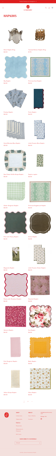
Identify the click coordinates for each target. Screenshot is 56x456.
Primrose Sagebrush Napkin (37, 205)
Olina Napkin (32, 392)
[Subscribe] (39, 443)
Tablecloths (19, 419)
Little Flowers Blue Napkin (36, 143)
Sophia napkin (32, 174)
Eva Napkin (31, 330)
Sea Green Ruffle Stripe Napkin (13, 174)
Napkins (18, 422)
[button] (3, 7)
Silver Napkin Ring (9, 50)
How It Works (32, 415)
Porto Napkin (32, 112)
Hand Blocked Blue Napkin (12, 143)
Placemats (19, 425)
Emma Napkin (32, 236)
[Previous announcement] (2, 1)
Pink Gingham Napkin (10, 361)
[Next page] (32, 401)
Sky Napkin (7, 81)
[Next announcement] (53, 1)
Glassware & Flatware (19, 430)
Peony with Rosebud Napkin (12, 299)
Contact (30, 419)
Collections (19, 415)
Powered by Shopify (31, 452)
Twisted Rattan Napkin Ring (37, 50)
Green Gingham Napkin (11, 205)
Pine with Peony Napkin (11, 236)
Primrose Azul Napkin (35, 81)
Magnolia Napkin (9, 268)
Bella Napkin (32, 361)
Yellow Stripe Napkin (10, 392)
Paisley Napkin (8, 112)
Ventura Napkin (8, 330)
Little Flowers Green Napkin (37, 268)
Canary (25, 452)
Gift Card (18, 434)
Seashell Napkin (33, 299)
